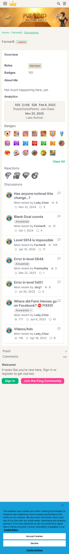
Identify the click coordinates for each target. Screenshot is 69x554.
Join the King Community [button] (42, 381)
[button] (9, 195)
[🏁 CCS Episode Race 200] (7, 143)
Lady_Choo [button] (41, 202)
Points (34, 109)
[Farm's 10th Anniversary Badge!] (53, 153)
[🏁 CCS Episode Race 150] (16, 143)
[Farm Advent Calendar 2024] (16, 134)
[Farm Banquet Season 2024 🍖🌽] (43, 134)
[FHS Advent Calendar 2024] (25, 134)
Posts (17, 109)
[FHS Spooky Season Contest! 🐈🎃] (34, 153)
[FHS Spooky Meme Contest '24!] (62, 143)
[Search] (58, 3)
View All (59, 161)
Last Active (34, 118)
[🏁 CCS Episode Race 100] (25, 143)
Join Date (47, 109)
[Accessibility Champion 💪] (62, 134)
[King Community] (13, 3)
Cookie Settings (34, 550)
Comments (35, 356)
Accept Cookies (34, 536)
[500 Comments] (25, 153)
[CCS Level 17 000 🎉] (16, 153)
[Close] (63, 505)
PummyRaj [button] (41, 268)
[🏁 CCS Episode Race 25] (53, 143)
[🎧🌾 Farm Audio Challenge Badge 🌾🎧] (43, 153)
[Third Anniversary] (7, 134)
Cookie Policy (11, 530)
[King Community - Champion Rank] (53, 134)
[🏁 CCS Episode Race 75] (34, 143)
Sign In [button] (10, 381)
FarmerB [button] (39, 226)
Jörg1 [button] (38, 287)
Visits (26, 109)
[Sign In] (64, 3)
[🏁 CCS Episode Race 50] (43, 143)
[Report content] (59, 193)
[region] (34, 528)
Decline (34, 543)
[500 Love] (7, 153)
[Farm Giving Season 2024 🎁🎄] (34, 134)
